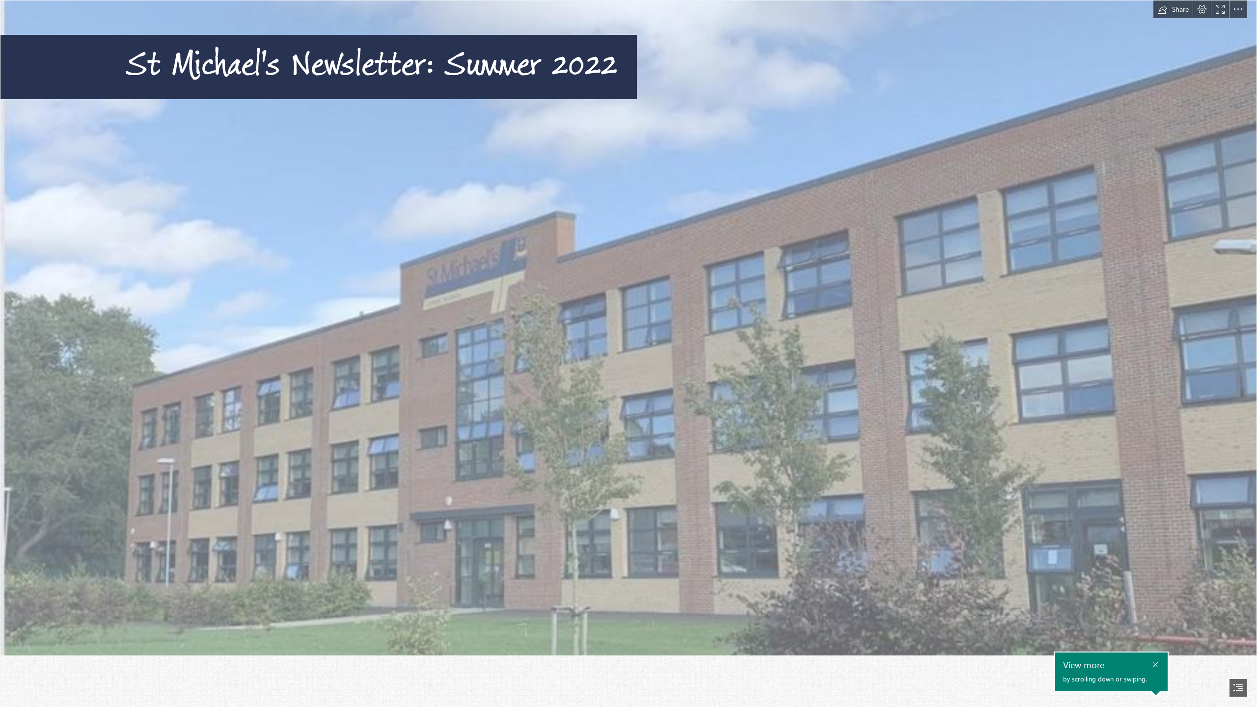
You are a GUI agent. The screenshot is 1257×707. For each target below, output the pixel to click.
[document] (628, 353)
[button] (1173, 9)
